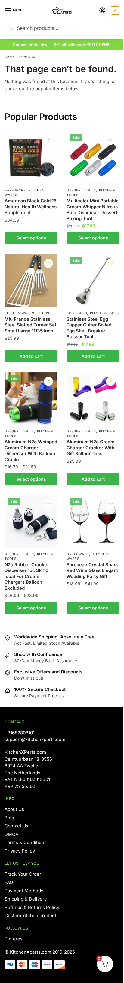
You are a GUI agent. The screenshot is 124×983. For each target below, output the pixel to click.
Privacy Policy (20, 851)
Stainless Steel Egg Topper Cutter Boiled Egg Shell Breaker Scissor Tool (89, 328)
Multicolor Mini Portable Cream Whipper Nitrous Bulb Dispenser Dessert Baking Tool (93, 209)
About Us (14, 809)
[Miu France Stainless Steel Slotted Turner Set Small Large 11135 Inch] (31, 280)
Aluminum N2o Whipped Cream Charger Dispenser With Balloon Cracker (31, 450)
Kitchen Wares (19, 313)
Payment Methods (24, 891)
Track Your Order (23, 874)
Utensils (46, 313)
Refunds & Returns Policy (32, 907)
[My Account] (102, 11)
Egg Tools (77, 313)
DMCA (11, 834)
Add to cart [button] (31, 356)
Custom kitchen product (30, 915)
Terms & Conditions (26, 842)
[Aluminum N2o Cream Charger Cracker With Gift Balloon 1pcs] (93, 399)
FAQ (9, 882)
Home (10, 57)
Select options (31, 237)
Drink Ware (78, 554)
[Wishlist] (48, 140)
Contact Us (16, 826)
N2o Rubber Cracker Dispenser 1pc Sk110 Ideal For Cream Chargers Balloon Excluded (27, 576)
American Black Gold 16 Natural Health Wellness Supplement (31, 206)
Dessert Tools (81, 190)
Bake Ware (15, 190)
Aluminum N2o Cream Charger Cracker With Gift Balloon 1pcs (91, 447)
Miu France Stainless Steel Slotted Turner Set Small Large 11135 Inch (30, 325)
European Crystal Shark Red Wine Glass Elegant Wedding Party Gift (92, 570)
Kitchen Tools (104, 313)
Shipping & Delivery (26, 899)
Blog (9, 818)
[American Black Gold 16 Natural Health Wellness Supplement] (31, 158)
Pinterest (14, 939)
